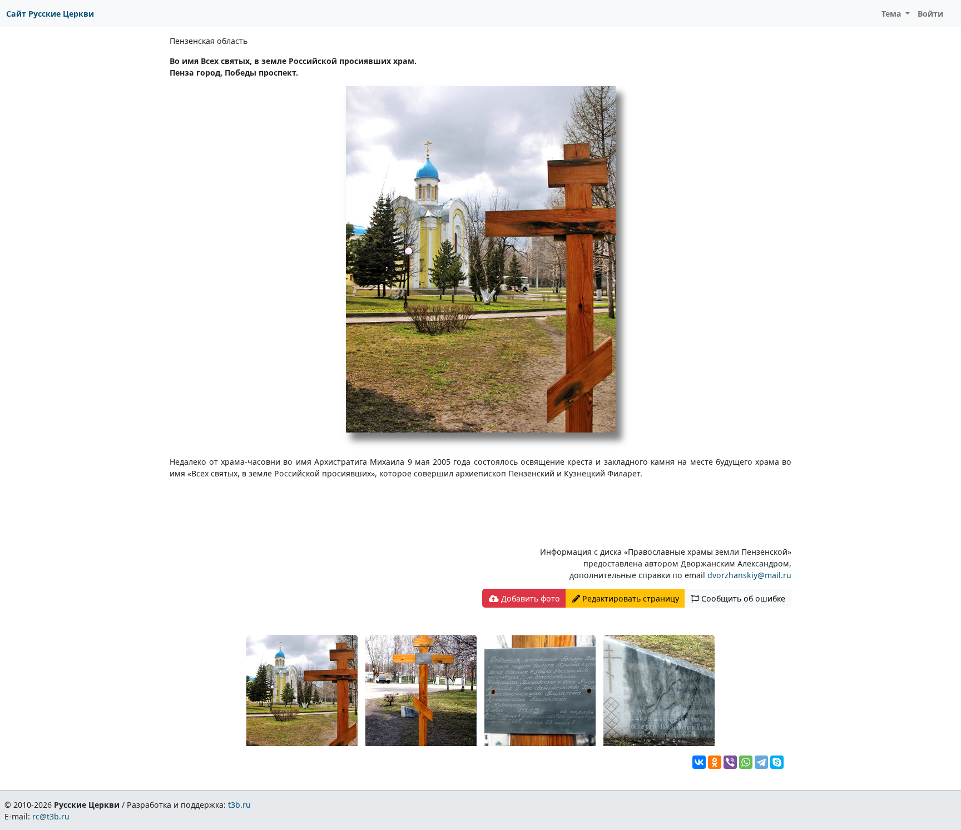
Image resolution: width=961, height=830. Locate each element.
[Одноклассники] (714, 762)
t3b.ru (239, 804)
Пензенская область (208, 41)
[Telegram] (761, 762)
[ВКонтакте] (699, 762)
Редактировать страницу (629, 598)
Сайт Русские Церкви (50, 13)
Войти (930, 13)
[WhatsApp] (745, 762)
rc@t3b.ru (51, 816)
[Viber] (730, 762)
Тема (892, 13)
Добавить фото (529, 598)
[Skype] (777, 762)
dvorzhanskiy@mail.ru (749, 575)
